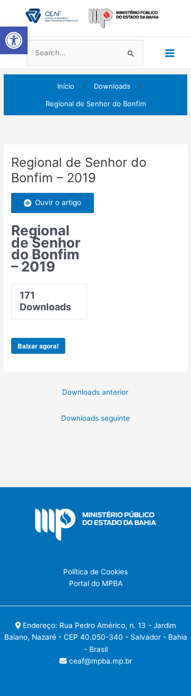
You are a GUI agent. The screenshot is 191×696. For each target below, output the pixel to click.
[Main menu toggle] (170, 53)
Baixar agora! (38, 346)
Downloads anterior (95, 392)
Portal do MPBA (96, 583)
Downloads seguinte (95, 418)
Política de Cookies (95, 571)
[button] (14, 40)
